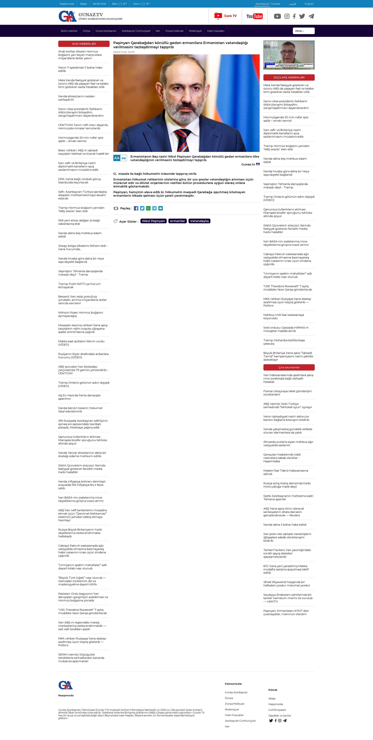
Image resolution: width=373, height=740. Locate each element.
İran (158, 30)
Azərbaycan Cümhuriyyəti (136, 30)
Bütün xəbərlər (69, 30)
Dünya (86, 30)
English (309, 3)
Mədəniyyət (195, 30)
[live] (225, 16)
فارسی (292, 3)
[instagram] (287, 16)
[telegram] (311, 16)
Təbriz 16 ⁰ (141, 3)
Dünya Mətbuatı (234, 703)
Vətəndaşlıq (199, 221)
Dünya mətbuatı (174, 30)
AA (116, 158)
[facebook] (294, 16)
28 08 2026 (99, 3)
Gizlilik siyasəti (277, 710)
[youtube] (255, 16)
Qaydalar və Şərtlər (280, 715)
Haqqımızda (66, 3)
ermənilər (177, 221)
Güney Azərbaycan (106, 30)
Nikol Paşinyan (153, 221)
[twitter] (302, 16)
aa (124, 158)
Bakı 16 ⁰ (119, 3)
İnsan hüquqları (215, 30)
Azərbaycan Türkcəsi (268, 3)
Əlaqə (83, 3)
